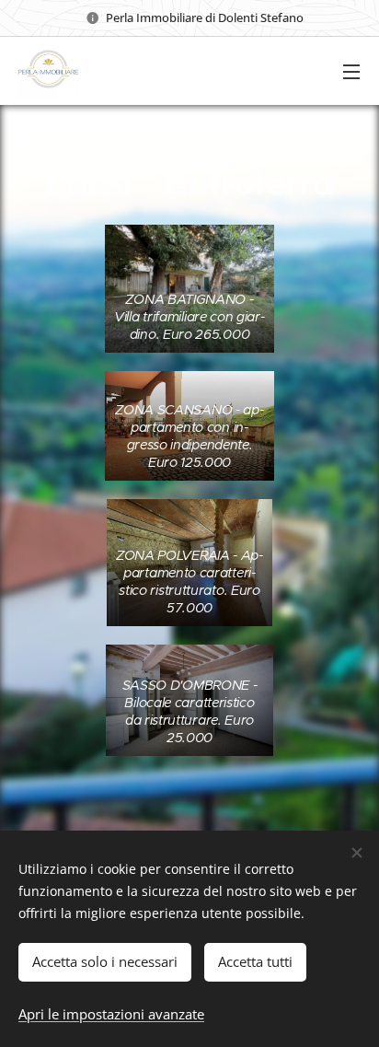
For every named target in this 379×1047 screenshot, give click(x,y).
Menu (351, 70)
